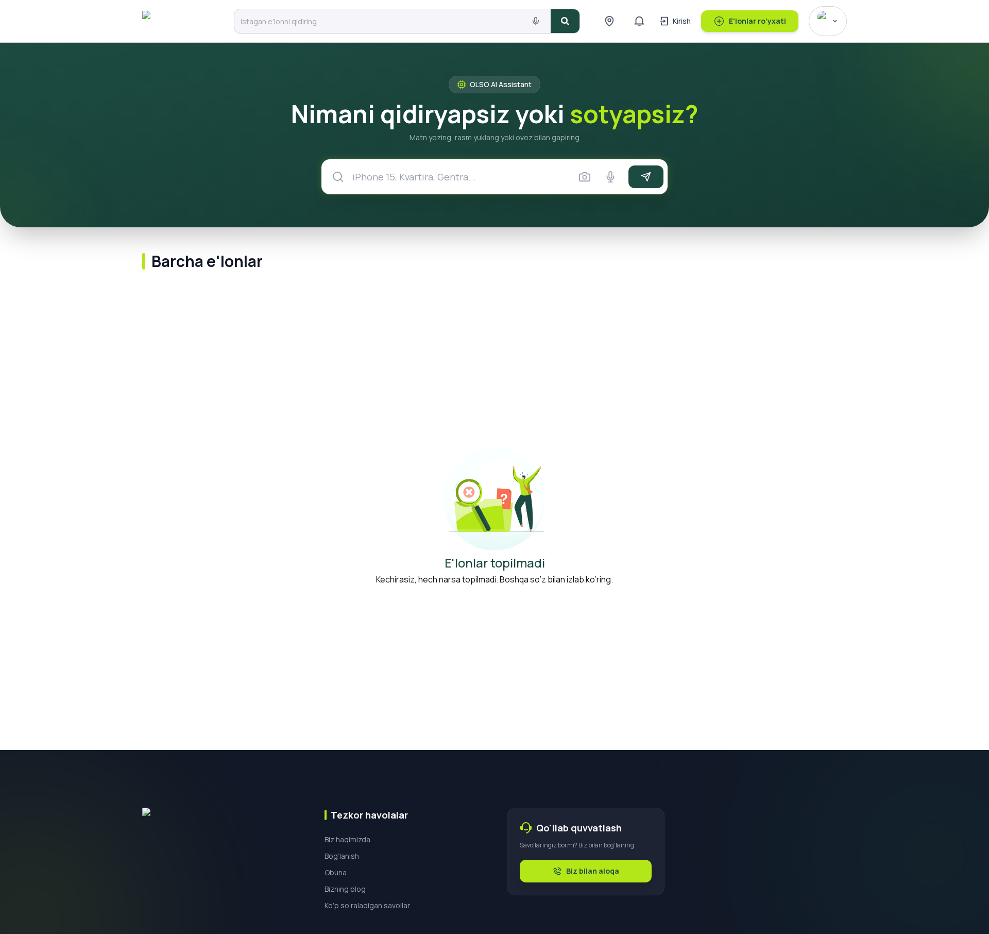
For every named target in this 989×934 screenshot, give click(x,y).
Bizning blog (345, 889)
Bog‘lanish (342, 856)
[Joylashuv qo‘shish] (609, 21)
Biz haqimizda (347, 839)
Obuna (336, 872)
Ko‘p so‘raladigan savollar (367, 905)
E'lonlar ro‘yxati (757, 21)
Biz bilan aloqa (592, 871)
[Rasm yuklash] (584, 177)
